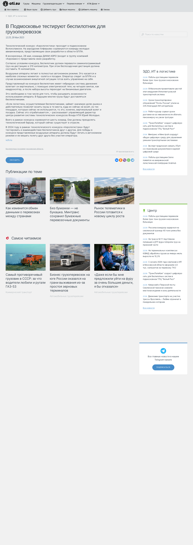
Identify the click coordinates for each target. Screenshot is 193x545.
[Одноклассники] (120, 160)
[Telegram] (132, 160)
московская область (34, 149)
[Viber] (124, 160)
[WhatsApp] (128, 160)
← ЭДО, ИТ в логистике (16, 16)
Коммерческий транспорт (19, 292)
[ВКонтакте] (116, 160)
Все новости (149, 169)
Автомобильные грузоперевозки (66, 296)
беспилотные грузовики (16, 149)
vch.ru (9, 140)
